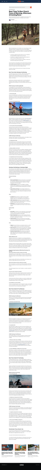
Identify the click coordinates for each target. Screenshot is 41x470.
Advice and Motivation (12, 9)
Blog (4, 1)
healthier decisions (26, 120)
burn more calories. (28, 118)
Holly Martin (12, 19)
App (6, 1)
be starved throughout (21, 344)
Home (2, 1)
